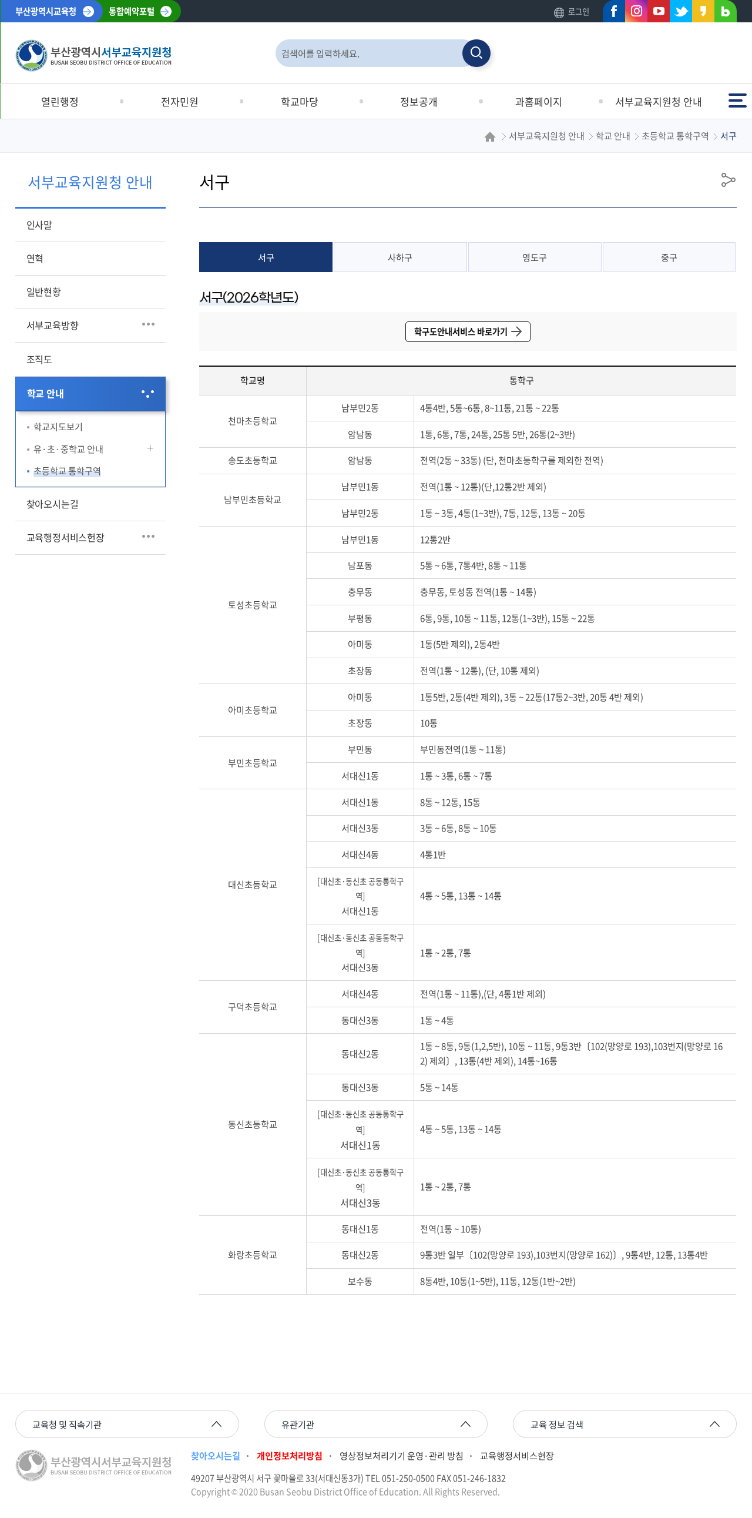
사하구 (400, 257)
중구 (669, 257)
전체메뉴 (738, 95)
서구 (266, 257)
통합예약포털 (132, 11)
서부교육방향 (52, 325)
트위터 (677, 13)
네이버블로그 (722, 13)
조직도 (39, 359)
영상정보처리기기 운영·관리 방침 (402, 1455)
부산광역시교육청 (45, 11)
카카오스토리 (699, 13)
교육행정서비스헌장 (65, 537)
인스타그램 (632, 13)
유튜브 (655, 13)
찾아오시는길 (52, 504)
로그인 (578, 11)
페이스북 (610, 13)
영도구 (534, 257)
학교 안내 (45, 393)
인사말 (39, 224)
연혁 (35, 258)
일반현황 (43, 291)
